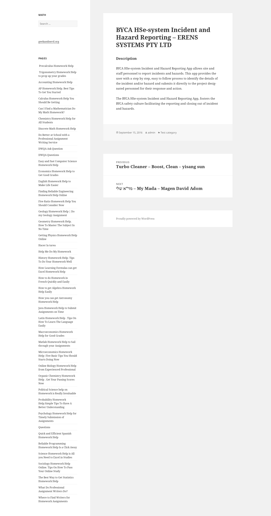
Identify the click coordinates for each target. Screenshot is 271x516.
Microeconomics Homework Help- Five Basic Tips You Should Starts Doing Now (57, 355)
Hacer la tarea (47, 245)
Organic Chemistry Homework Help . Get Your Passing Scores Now (56, 379)
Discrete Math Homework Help (57, 128)
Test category (169, 132)
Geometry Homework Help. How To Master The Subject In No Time (56, 225)
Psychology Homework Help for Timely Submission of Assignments (57, 417)
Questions (44, 427)
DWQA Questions (48, 155)
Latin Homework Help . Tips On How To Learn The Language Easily (57, 321)
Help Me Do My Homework (54, 251)
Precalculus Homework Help (56, 66)
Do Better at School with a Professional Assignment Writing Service (53, 138)
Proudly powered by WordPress (135, 218)
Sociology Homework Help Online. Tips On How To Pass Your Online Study (55, 467)
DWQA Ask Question (50, 148)
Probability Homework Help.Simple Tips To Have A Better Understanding (55, 403)
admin (151, 132)
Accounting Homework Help (55, 82)
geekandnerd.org (48, 41)
